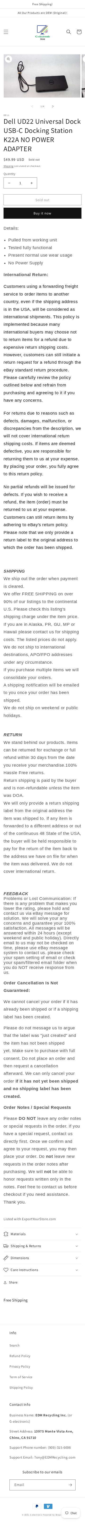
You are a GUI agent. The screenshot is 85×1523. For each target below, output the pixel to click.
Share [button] (13, 1282)
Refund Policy (19, 1356)
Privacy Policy (19, 1366)
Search (14, 1345)
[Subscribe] (70, 1484)
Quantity (9, 174)
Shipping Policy (21, 1387)
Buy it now (42, 213)
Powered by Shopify (53, 1514)
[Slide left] (32, 106)
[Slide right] (53, 106)
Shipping (8, 166)
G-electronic (36, 1514)
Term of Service (21, 1377)
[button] (6, 32)
